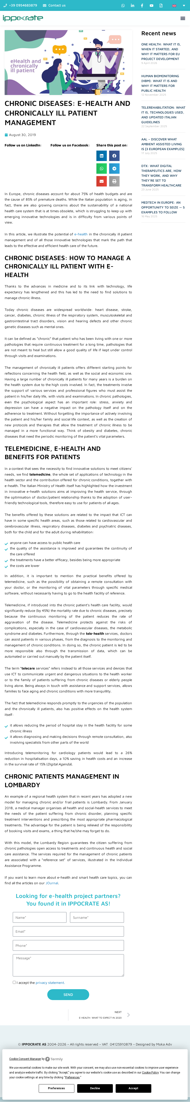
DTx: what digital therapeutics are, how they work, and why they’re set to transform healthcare (161, 175)
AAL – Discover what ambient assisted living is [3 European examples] (162, 144)
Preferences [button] (72, 1077)
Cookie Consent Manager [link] (25, 1059)
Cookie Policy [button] (150, 1072)
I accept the (41, 983)
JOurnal (52, 883)
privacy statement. (50, 983)
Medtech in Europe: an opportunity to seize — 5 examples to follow (163, 207)
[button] (179, 5)
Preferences (56, 1088)
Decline (95, 1088)
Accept (133, 1088)
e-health (81, 234)
